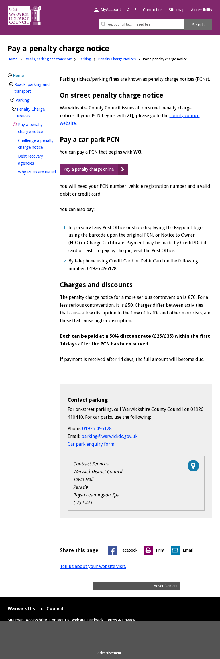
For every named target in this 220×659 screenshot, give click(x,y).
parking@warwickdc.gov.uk (109, 436)
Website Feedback (87, 620)
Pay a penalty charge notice (37, 128)
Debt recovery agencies (35, 159)
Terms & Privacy (120, 620)
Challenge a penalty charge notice (37, 144)
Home (12, 59)
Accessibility (201, 9)
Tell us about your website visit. (93, 566)
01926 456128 (97, 428)
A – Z (132, 9)
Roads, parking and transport (48, 59)
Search (198, 24)
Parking (85, 59)
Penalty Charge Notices (117, 59)
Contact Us (59, 620)
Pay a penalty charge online (89, 169)
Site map (177, 9)
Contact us (152, 9)
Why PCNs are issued (37, 171)
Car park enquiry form (91, 444)
